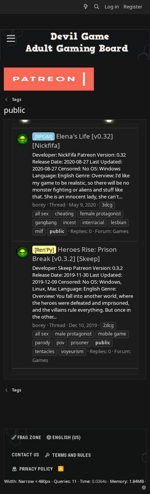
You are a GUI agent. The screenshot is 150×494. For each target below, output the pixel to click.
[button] (11, 39)
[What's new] (86, 7)
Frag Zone (28, 437)
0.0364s (99, 481)
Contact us (25, 455)
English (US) (65, 437)
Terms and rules (71, 455)
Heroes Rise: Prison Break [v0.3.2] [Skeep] (74, 254)
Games (120, 231)
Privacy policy (36, 469)
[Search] (96, 7)
